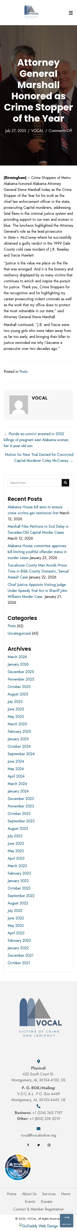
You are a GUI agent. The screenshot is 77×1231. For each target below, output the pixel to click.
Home (11, 1194)
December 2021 (20, 955)
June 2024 (16, 761)
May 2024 (16, 769)
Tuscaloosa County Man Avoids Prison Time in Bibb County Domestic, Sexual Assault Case (38, 571)
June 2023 (16, 843)
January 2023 (18, 881)
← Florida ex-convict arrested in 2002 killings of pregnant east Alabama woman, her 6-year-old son (36, 440)
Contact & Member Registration (38, 1209)
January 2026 (18, 664)
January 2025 (18, 739)
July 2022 (15, 910)
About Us (29, 1194)
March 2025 (17, 724)
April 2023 (16, 858)
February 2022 (19, 940)
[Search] (65, 482)
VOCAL (37, 130)
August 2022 (18, 903)
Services (49, 1194)
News (65, 1194)
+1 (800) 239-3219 (45, 1118)
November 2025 (21, 679)
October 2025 (19, 686)
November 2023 (21, 806)
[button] (28, 1145)
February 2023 (19, 873)
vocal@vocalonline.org (38, 1135)
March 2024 (17, 784)
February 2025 (19, 731)
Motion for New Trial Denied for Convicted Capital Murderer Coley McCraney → (39, 457)
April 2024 (16, 776)
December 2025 (21, 672)
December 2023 (21, 798)
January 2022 (18, 948)
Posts (23, 371)
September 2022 (21, 895)
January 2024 (18, 791)
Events (30, 1202)
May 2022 (16, 925)
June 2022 (16, 918)
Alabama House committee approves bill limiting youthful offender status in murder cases (37, 552)
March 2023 (17, 866)
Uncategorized (19, 633)
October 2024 (19, 746)
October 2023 (19, 813)
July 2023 (15, 836)
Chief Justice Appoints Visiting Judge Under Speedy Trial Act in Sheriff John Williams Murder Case (37, 590)
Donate (46, 1202)
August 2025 (18, 694)
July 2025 (15, 701)
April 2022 (16, 933)
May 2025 (16, 716)
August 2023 (18, 828)
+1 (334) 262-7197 (47, 1112)
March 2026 (17, 657)
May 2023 (16, 851)
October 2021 (19, 963)
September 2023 (21, 821)
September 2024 (21, 754)
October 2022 (19, 888)
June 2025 (16, 709)
